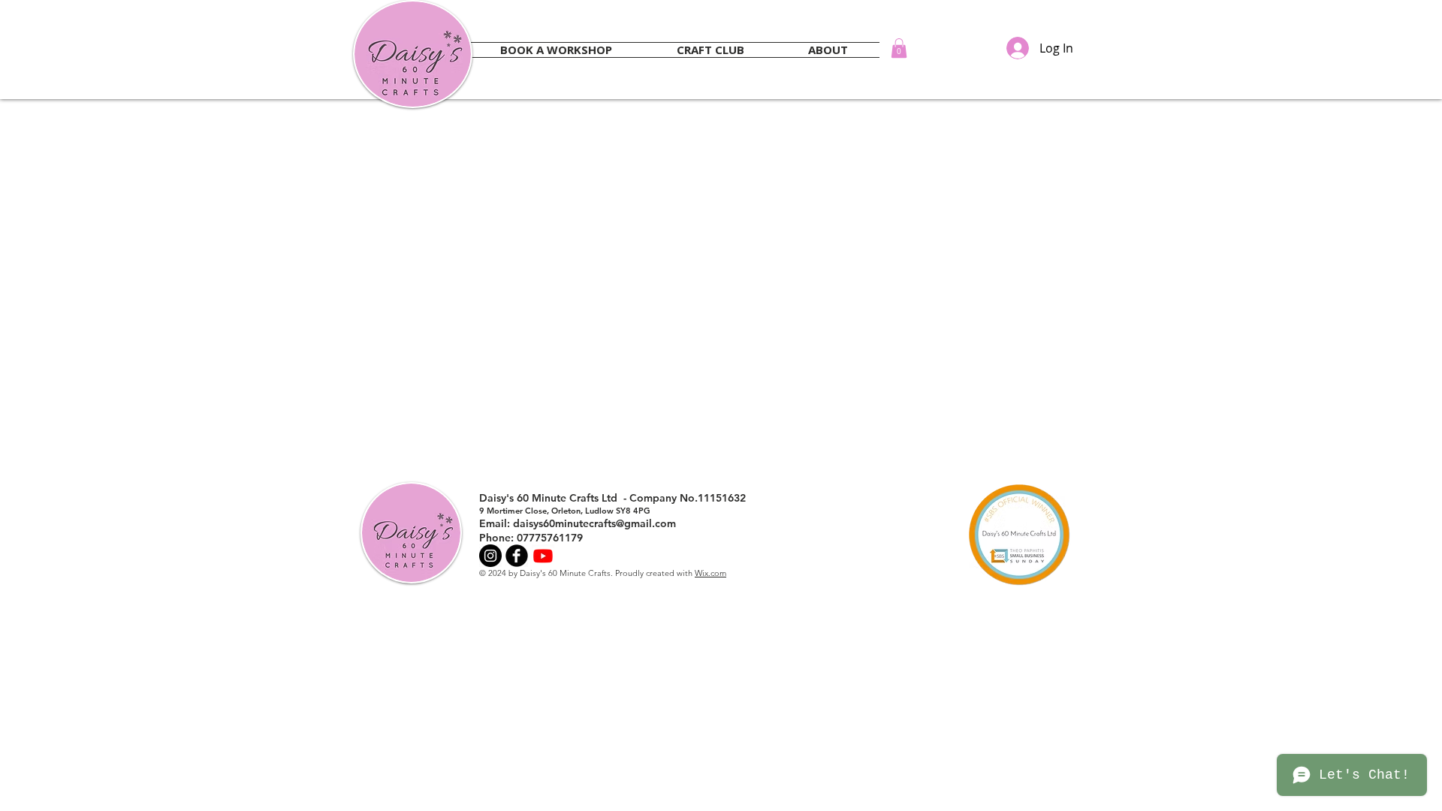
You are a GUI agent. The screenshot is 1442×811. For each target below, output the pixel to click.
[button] (899, 48)
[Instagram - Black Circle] (490, 555)
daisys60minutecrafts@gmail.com (594, 523)
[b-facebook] (516, 555)
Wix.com (710, 573)
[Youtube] (543, 555)
